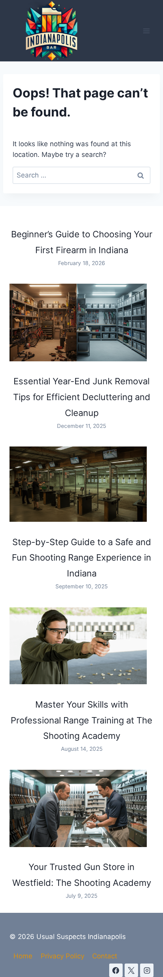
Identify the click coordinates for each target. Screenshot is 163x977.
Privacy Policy (62, 956)
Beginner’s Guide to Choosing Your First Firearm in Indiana (81, 242)
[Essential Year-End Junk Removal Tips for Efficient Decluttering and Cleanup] (78, 322)
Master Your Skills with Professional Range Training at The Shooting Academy (81, 720)
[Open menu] (146, 31)
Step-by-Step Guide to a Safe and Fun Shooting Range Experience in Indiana (81, 558)
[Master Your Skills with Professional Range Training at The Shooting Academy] (78, 646)
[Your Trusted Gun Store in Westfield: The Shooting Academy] (78, 808)
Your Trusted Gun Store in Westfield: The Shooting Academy (81, 875)
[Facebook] (116, 970)
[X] (131, 970)
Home (22, 956)
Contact (104, 956)
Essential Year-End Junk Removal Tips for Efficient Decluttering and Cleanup (81, 397)
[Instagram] (147, 970)
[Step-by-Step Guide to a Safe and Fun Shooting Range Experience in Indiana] (78, 484)
